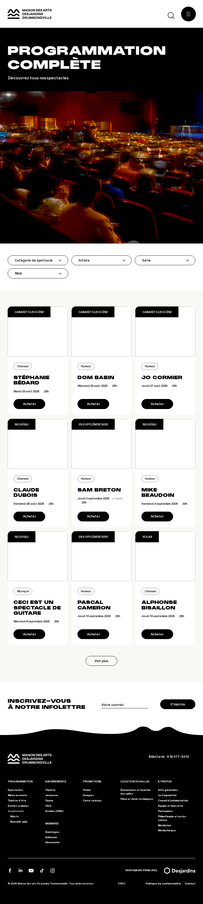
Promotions (92, 781)
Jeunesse (51, 795)
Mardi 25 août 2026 (31, 391)
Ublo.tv (14, 816)
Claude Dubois (26, 492)
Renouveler (52, 842)
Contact (189, 883)
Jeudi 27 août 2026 (159, 385)
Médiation (164, 825)
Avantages (52, 831)
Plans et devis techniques (136, 798)
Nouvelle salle (18, 821)
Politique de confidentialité (163, 883)
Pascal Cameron (93, 605)
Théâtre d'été (17, 800)
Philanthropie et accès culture (172, 817)
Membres (52, 823)
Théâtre (50, 789)
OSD (48, 805)
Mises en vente (17, 795)
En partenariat (16, 810)
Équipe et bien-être (170, 805)
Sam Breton (99, 490)
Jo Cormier (161, 377)
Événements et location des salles (135, 791)
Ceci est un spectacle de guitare (37, 607)
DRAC (122, 883)
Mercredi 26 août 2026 (97, 385)
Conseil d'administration (173, 800)
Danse (49, 800)
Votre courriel (112, 705)
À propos (165, 781)
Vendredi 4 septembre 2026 (164, 503)
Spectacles (15, 789)
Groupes (88, 795)
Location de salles (135, 781)
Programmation (20, 781)
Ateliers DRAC (54, 810)
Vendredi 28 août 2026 (33, 503)
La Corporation (167, 795)
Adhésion (51, 836)
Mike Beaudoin (157, 492)
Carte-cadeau (92, 800)
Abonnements (55, 781)
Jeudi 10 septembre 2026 (98, 616)
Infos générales (168, 789)
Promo (87, 789)
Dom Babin (95, 377)
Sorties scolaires (18, 805)
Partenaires (165, 810)
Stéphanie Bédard (31, 380)
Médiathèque (167, 830)
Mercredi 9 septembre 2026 (36, 621)
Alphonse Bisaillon (159, 605)
